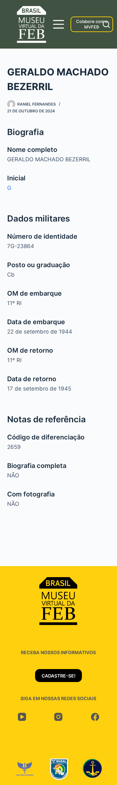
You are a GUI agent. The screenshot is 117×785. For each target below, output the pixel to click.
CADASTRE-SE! (58, 675)
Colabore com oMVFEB (92, 24)
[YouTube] (22, 717)
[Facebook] (95, 717)
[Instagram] (58, 717)
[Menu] (58, 24)
